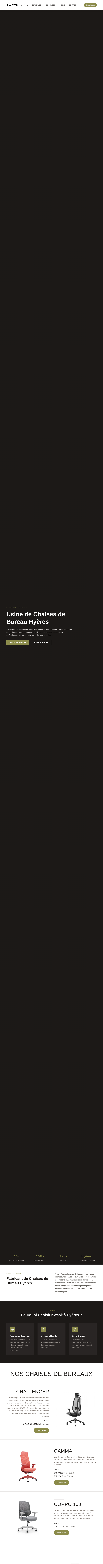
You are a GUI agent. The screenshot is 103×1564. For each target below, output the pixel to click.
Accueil (24, 5)
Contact (72, 5)
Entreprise (36, 5)
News (63, 5)
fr (79, 5)
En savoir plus (41, 1430)
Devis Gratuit (90, 5)
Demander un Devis (18, 642)
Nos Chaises (50, 5)
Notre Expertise (41, 642)
